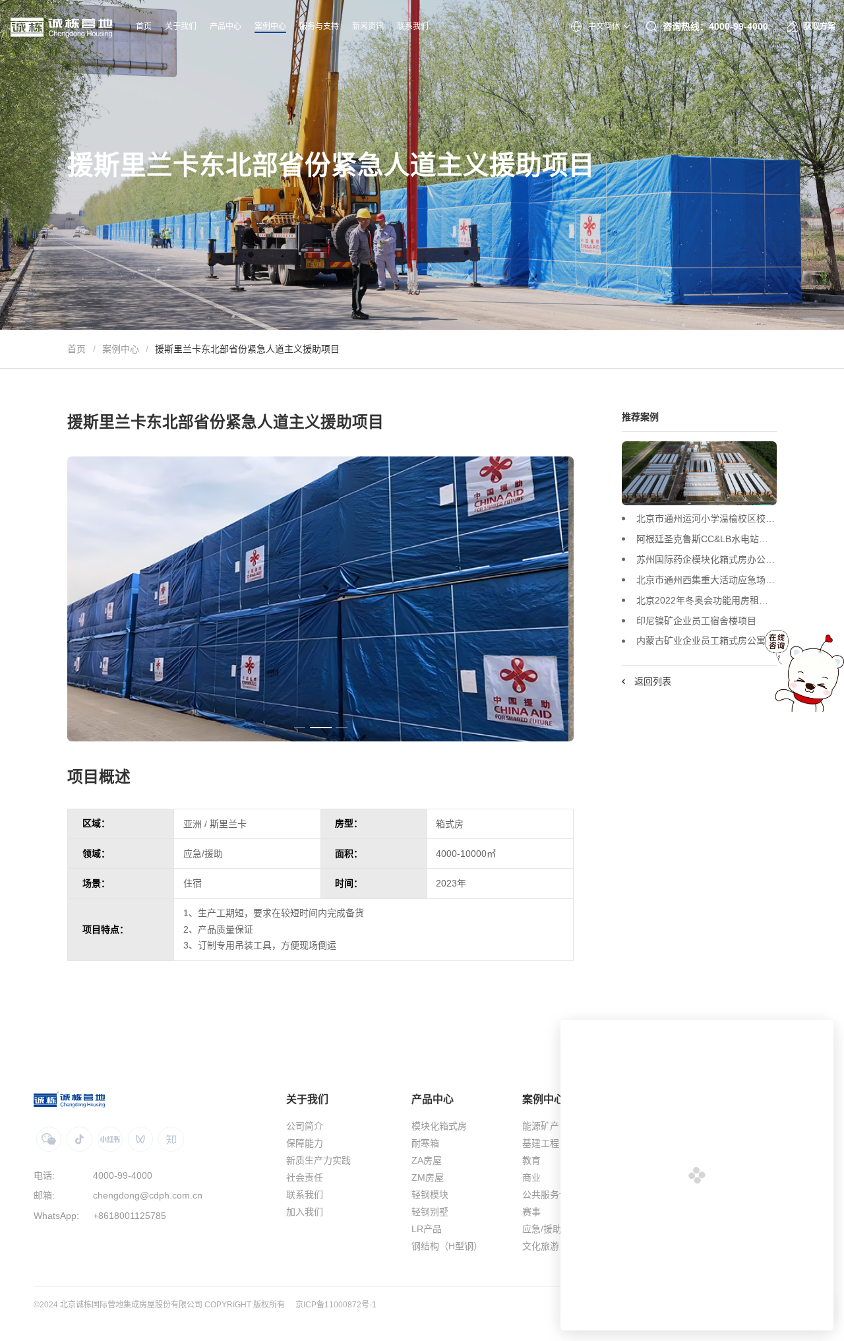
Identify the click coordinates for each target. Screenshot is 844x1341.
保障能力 (304, 1143)
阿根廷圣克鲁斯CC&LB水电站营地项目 (706, 539)
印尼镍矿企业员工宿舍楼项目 (696, 620)
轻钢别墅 (429, 1211)
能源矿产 (540, 1126)
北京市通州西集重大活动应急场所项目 (706, 579)
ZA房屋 (426, 1160)
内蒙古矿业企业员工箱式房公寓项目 (706, 640)
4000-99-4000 (122, 1175)
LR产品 (426, 1229)
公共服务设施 (550, 1194)
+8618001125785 (129, 1215)
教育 (531, 1160)
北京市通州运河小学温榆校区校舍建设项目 (706, 518)
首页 (76, 349)
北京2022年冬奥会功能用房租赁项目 (706, 599)
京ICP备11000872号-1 (336, 1304)
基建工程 (540, 1143)
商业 (531, 1177)
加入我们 (304, 1211)
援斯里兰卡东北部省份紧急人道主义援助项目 (247, 349)
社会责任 (304, 1177)
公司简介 (304, 1126)
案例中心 (120, 349)
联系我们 (304, 1194)
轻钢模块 (429, 1194)
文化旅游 (540, 1246)
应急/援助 (542, 1229)
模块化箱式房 (439, 1126)
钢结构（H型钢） (447, 1246)
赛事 (531, 1211)
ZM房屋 (427, 1177)
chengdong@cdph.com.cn (147, 1195)
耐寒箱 (425, 1143)
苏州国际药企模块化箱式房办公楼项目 (706, 559)
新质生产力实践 (318, 1160)
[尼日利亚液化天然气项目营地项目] (699, 473)
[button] (299, 727)
